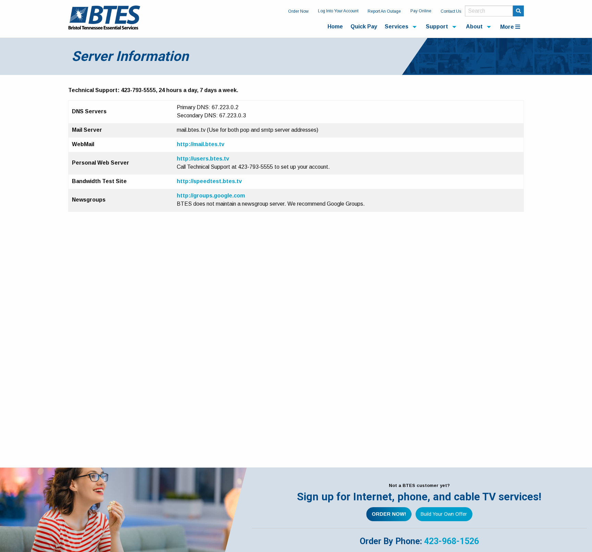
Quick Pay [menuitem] (363, 26)
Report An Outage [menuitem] (384, 11)
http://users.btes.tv (203, 159)
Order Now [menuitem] (298, 11)
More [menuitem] (507, 27)
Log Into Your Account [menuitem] (338, 11)
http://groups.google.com (211, 195)
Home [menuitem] (335, 26)
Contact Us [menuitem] (451, 11)
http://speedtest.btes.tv (209, 181)
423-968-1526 (451, 541)
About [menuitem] (474, 26)
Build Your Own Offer (444, 514)
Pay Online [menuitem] (420, 11)
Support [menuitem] (437, 26)
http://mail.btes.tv (200, 144)
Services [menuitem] (396, 26)
